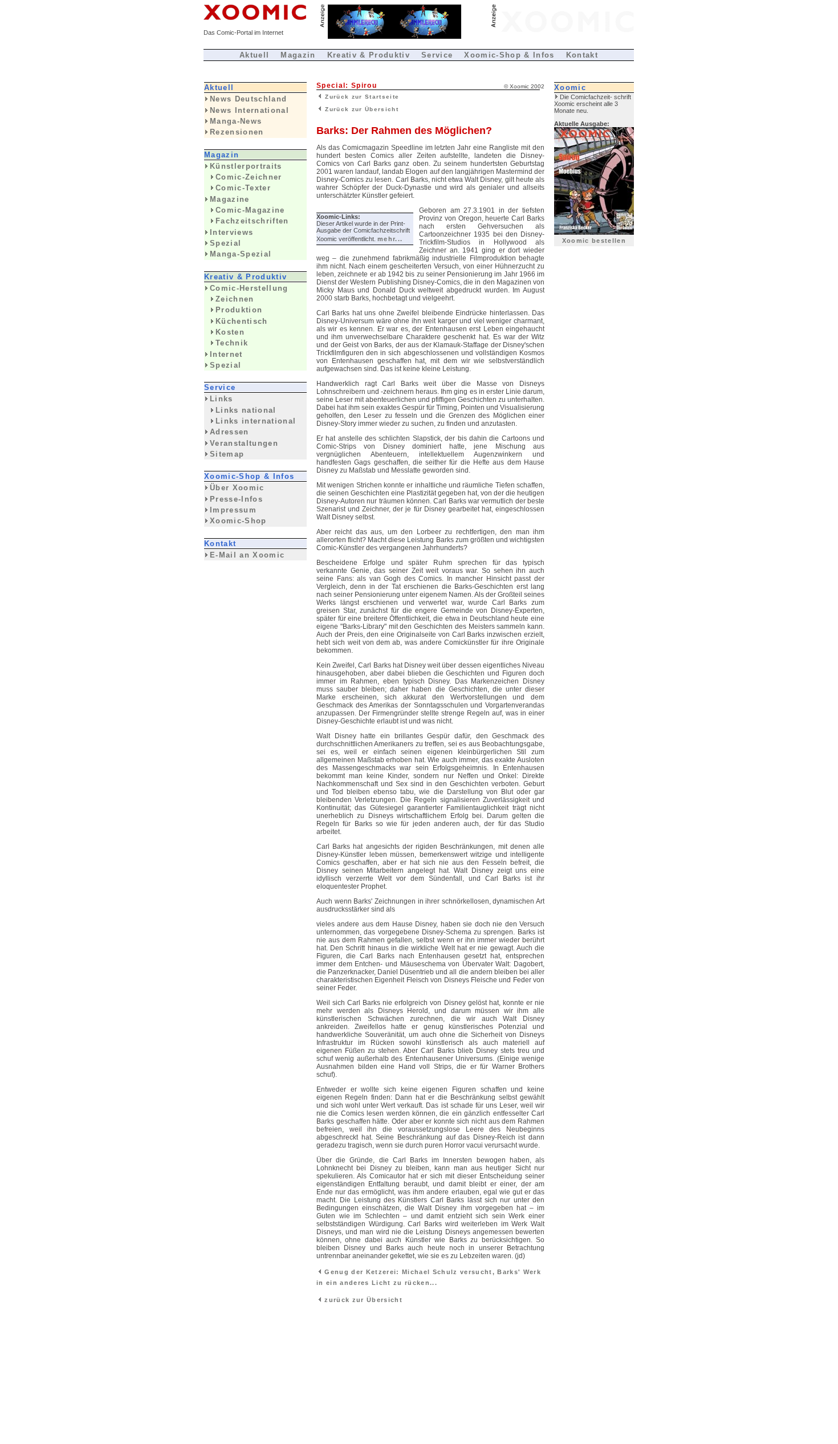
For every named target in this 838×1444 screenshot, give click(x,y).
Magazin (297, 55)
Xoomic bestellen (594, 240)
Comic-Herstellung (249, 288)
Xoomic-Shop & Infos (509, 55)
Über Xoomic (237, 487)
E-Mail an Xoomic (247, 555)
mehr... (389, 238)
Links (221, 398)
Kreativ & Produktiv (368, 55)
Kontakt (582, 55)
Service (437, 55)
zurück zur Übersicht (362, 1299)
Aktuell (254, 55)
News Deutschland (248, 99)
